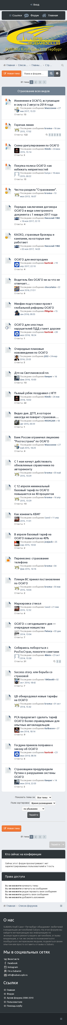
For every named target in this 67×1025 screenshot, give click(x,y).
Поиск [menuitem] (62, 65)
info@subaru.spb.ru (17, 975)
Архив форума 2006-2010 (20, 998)
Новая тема (13, 73)
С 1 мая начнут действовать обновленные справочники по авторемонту (34, 465)
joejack (48, 542)
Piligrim (48, 311)
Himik (47, 149)
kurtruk (48, 263)
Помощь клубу (14, 1006)
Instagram (13, 967)
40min (47, 655)
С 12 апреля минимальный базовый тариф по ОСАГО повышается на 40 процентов (34, 490)
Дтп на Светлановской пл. (31, 372)
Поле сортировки (20, 803)
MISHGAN (49, 420)
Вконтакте (13, 959)
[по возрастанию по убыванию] (33, 808)
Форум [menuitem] (35, 15)
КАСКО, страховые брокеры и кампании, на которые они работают (34, 238)
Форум (10, 994)
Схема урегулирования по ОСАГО (36, 145)
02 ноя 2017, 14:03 (31, 249)
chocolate (50, 287)
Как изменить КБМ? (27, 514)
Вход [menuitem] (36, 4)
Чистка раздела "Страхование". (35, 189)
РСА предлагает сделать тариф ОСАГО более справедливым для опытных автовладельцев (36, 721)
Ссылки (17, 15)
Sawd (47, 517)
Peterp (48, 631)
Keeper (48, 376)
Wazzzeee (50, 108)
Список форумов (28, 905)
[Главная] (33, 44)
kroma (48, 128)
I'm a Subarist (14, 971)
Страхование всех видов (34, 91)
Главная (53, 15)
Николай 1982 (52, 218)
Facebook (13, 963)
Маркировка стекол (27, 603)
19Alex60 (49, 679)
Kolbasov (49, 728)
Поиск (51, 73)
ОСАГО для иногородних (31, 259)
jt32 (46, 356)
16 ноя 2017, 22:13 (31, 221)
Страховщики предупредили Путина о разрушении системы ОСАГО (34, 773)
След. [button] (44, 82)
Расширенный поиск (57, 73)
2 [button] (35, 82)
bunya (47, 173)
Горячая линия (24, 124)
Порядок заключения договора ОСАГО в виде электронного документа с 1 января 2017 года (35, 210)
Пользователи (14, 1002)
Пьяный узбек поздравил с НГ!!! (35, 393)
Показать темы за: (25, 797)
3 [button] (40, 82)
